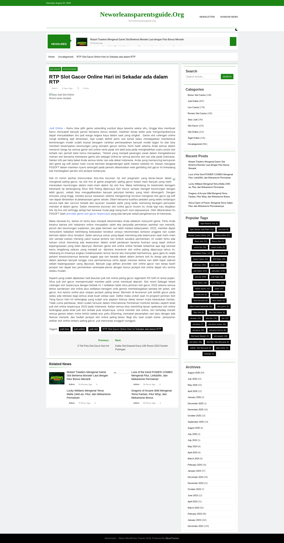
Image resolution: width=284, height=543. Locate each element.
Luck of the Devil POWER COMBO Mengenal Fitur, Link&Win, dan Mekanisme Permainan (152, 376)
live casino (200, 283)
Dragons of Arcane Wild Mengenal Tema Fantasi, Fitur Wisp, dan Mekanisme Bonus (151, 394)
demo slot (221, 253)
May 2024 (192, 446)
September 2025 (196, 422)
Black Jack (201, 241)
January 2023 (194, 520)
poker (219, 289)
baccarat (223, 229)
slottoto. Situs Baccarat (200, 348)
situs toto (211, 318)
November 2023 (195, 483)
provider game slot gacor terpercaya (88, 213)
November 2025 (195, 409)
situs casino (218, 301)
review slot (201, 295)
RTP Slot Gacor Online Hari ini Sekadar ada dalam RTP (132, 329)
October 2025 (194, 415)
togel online (222, 348)
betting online (222, 235)
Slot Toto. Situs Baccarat (218, 342)
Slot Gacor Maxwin (200, 336)
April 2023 (192, 501)
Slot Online (193, 132)
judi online (79, 329)
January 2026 (194, 397)
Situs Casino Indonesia (201, 306)
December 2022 (195, 526)
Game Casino (200, 259)
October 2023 (194, 489)
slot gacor (198, 330)
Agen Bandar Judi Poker (202, 229)
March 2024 (193, 458)
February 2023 (195, 513)
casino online (218, 247)
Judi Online (55, 69)
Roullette (217, 295)
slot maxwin (220, 336)
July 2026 (192, 379)
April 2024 (192, 452)
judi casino (218, 265)
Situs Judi (192, 119)
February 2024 (195, 464)
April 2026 (192, 391)
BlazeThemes (172, 538)
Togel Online (194, 138)
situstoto (195, 318)
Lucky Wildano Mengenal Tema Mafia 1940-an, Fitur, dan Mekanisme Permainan (89, 394)
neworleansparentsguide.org (142, 14)
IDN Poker (219, 259)
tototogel (209, 354)
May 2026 (192, 385)
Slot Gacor (193, 125)
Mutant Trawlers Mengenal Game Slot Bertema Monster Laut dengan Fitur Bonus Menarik (137, 39)
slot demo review (217, 324)
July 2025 (192, 434)
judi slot (94, 329)
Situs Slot (198, 312)
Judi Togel (217, 277)
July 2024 (192, 440)
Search (227, 76)
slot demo (198, 324)
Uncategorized (70, 69)
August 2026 (194, 372)
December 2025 (195, 403)
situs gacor (223, 306)
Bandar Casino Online (199, 235)
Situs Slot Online (217, 312)
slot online (195, 342)
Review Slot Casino (197, 113)
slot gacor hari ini (217, 330)
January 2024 (194, 471)
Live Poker (218, 283)
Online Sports (202, 289)
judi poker (218, 271)
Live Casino (193, 107)
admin (55, 88)
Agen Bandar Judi (209, 224)
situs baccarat (200, 301)
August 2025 (194, 428)
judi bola (64, 329)
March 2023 (193, 507)
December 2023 (195, 477)
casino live (200, 247)
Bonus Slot (218, 241)
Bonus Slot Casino (197, 95)
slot (225, 318)
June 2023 (193, 495)
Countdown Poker (201, 253)
